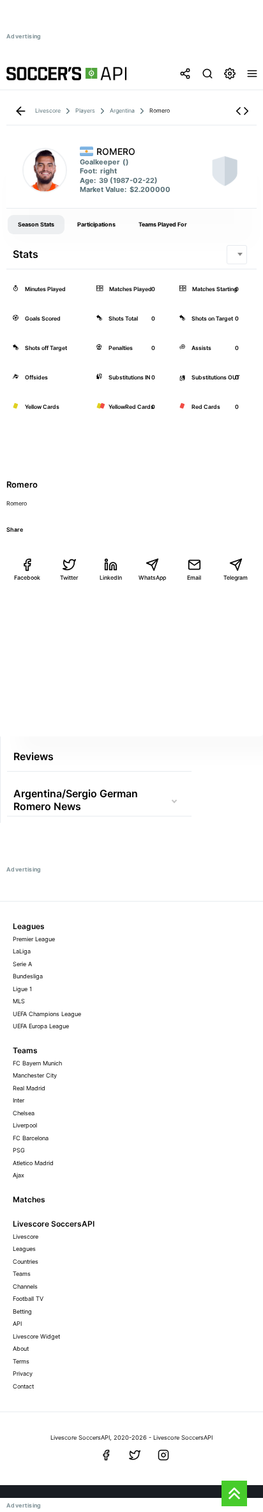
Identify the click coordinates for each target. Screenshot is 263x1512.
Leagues (24, 1248)
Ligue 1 (22, 988)
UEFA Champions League (47, 1013)
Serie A (22, 963)
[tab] (36, 224)
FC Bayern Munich (37, 1063)
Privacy (23, 1373)
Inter (18, 1100)
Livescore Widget (36, 1336)
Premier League (34, 939)
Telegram (235, 577)
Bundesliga (28, 976)
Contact (23, 1386)
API (17, 1323)
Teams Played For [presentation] (163, 224)
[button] (242, 111)
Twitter (69, 577)
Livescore (25, 1236)
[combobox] (237, 254)
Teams (22, 1273)
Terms (21, 1361)
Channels (25, 1286)
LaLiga (22, 951)
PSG (19, 1150)
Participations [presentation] (96, 224)
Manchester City (35, 1075)
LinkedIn (111, 577)
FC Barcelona (31, 1138)
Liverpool (25, 1125)
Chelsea (23, 1113)
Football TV (28, 1298)
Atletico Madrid (33, 1162)
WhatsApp (152, 577)
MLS (19, 1001)
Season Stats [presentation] (36, 224)
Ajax (18, 1175)
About (21, 1348)
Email (194, 577)
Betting (22, 1311)
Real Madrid (29, 1088)
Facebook (27, 577)
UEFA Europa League (41, 1026)
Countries (25, 1261)
